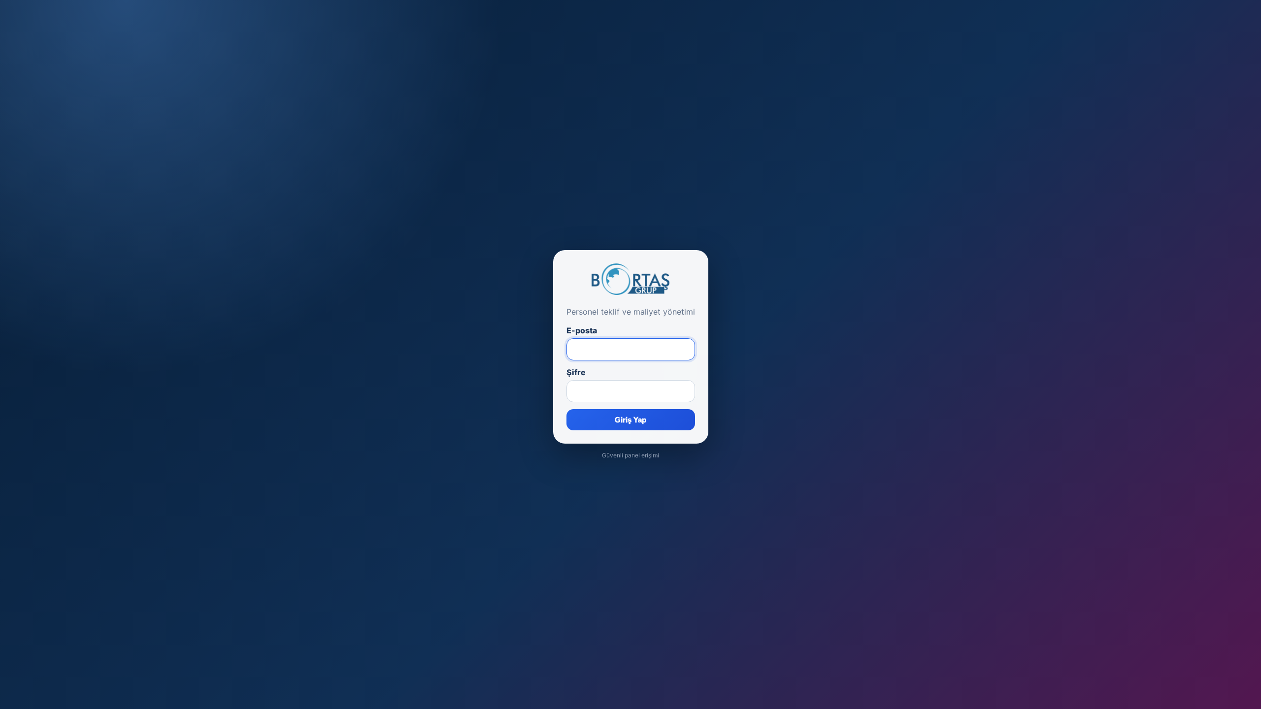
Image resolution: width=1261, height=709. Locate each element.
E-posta (581, 330)
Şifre (576, 372)
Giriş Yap (630, 420)
